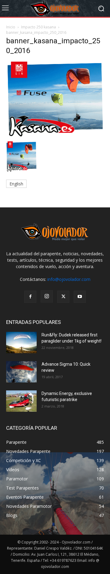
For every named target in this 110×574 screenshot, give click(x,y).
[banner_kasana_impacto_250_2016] (55, 135)
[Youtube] (80, 297)
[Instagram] (47, 296)
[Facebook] (30, 297)
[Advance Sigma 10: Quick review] (21, 371)
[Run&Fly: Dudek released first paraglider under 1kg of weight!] (21, 342)
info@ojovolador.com (68, 279)
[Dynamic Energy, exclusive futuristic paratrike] (21, 401)
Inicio (10, 27)
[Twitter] (63, 297)
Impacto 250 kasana (38, 27)
